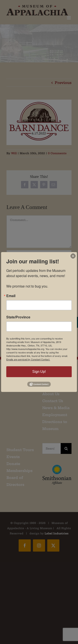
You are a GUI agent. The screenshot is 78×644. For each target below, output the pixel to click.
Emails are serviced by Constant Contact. (28, 359)
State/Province (18, 317)
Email (10, 296)
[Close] (73, 256)
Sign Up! (39, 371)
